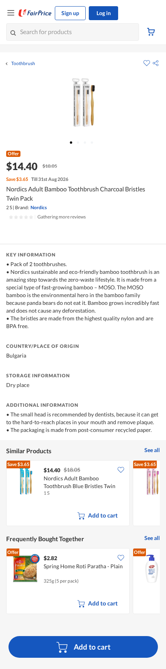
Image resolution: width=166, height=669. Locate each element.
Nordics (38, 207)
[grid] (83, 494)
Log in (104, 13)
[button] (155, 63)
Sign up (70, 13)
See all (152, 450)
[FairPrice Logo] (35, 13)
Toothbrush (23, 63)
